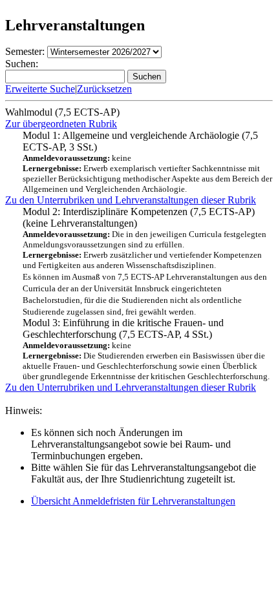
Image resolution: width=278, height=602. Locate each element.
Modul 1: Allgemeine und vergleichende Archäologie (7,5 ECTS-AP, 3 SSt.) (147, 162)
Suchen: (21, 63)
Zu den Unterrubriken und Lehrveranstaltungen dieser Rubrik (130, 199)
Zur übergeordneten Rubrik (61, 123)
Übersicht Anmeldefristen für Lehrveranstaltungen (133, 500)
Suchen (147, 76)
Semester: (25, 51)
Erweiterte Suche (40, 88)
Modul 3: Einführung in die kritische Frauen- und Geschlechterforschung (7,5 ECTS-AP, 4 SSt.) (146, 349)
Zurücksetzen (104, 88)
